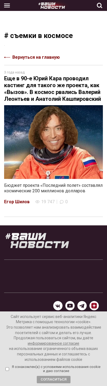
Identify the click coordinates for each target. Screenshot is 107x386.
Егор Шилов (17, 201)
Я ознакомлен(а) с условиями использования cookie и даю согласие (56, 369)
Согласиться (54, 379)
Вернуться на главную (36, 57)
